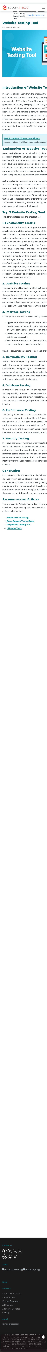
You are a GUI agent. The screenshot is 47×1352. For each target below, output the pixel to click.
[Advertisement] (28, 566)
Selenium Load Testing (17, 517)
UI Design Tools (14, 528)
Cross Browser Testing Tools (20, 521)
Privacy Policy (21, 1348)
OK (43, 1337)
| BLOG (23, 7)
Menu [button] (41, 8)
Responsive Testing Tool (18, 524)
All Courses (7, 1305)
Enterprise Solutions (12, 1293)
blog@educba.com (35, 15)
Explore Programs (10, 1301)
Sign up (6, 1313)
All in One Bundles (11, 1309)
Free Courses (8, 1297)
